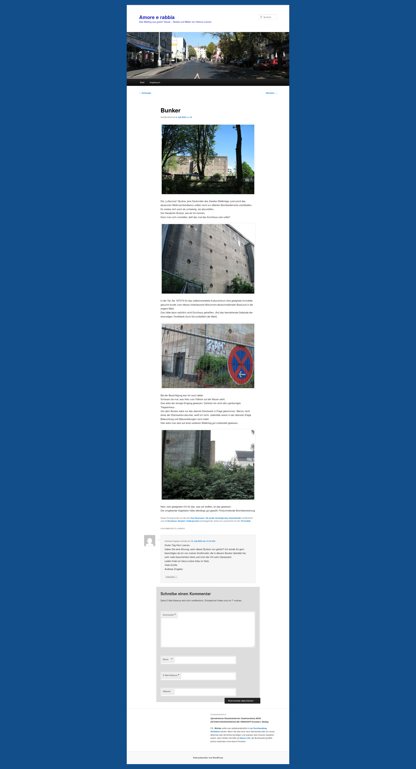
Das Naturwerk (198, 518)
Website (166, 691)
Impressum (155, 82)
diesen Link (245, 738)
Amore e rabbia (157, 16)
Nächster (271, 92)
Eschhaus (172, 520)
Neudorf (181, 520)
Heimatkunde (235, 518)
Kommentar (169, 614)
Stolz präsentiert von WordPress (208, 757)
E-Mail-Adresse (171, 675)
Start (142, 82)
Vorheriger (145, 92)
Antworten (171, 576)
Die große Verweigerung (217, 518)
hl (191, 117)
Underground (192, 520)
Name (168, 659)
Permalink (246, 520)
